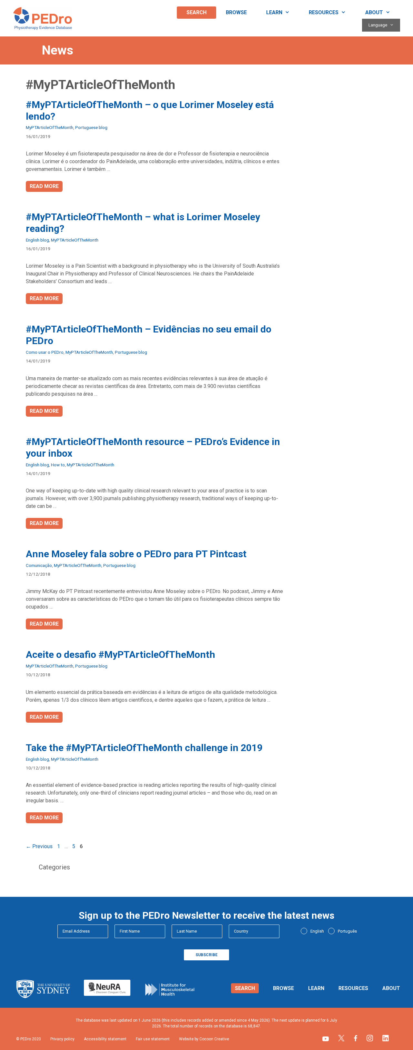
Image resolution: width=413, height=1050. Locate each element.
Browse (236, 12)
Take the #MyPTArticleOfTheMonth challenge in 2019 (144, 747)
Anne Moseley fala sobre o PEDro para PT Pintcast (136, 554)
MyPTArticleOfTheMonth (49, 127)
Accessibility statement (105, 1039)
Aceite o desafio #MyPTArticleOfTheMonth (120, 654)
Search (196, 12)
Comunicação (39, 565)
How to (58, 464)
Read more (44, 186)
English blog (37, 240)
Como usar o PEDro (45, 352)
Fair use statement (153, 1039)
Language (377, 25)
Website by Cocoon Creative (204, 1039)
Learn (274, 12)
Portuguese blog (91, 127)
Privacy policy (62, 1039)
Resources (323, 12)
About (374, 12)
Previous (39, 846)
